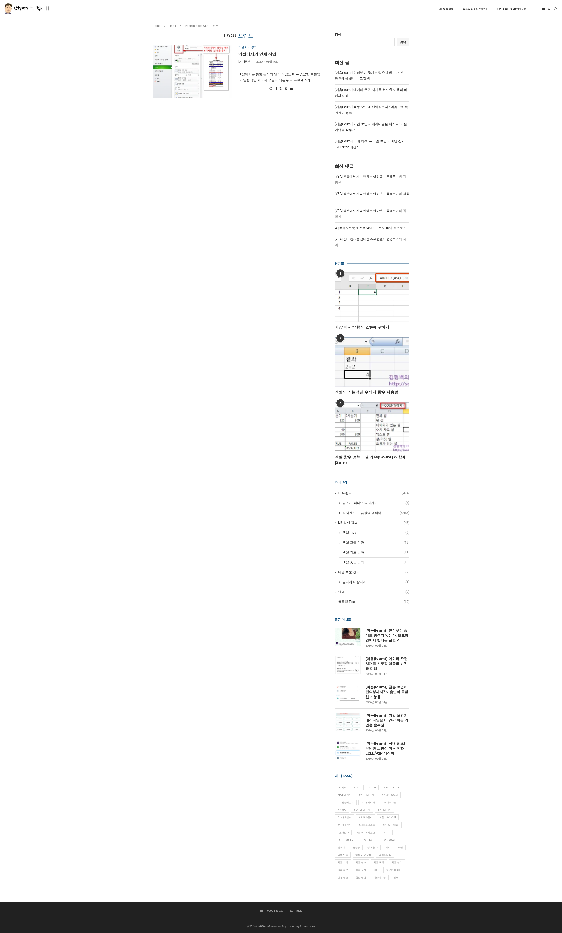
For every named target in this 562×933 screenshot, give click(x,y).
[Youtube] (543, 9)
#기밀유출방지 (390, 795)
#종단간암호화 (391, 824)
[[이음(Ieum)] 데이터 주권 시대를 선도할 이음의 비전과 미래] (348, 665)
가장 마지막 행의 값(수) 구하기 (362, 327)
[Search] (555, 9)
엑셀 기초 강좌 (375, 552)
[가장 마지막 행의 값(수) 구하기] (372, 297)
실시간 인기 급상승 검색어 (375, 513)
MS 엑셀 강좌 (446, 9)
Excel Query (345, 840)
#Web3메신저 (366, 795)
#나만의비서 (368, 802)
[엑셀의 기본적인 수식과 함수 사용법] (372, 362)
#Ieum (372, 787)
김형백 (246, 61)
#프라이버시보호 (366, 832)
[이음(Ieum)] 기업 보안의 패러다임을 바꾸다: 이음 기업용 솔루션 (387, 720)
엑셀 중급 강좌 (375, 562)
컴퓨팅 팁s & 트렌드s (475, 9)
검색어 (341, 847)
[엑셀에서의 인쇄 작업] (192, 71)
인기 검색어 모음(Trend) (511, 9)
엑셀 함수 (397, 862)
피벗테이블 (380, 877)
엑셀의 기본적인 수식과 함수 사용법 (366, 392)
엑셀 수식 (343, 862)
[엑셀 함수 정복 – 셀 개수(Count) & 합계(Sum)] (372, 427)
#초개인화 (343, 832)
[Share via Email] (291, 88)
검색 (338, 34)
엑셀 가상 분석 (363, 855)
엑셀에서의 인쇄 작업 (257, 54)
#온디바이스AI (388, 817)
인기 (376, 870)
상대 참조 (372, 847)
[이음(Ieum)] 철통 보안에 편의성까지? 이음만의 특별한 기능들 (387, 692)
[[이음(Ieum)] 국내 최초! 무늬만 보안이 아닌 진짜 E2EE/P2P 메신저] (348, 750)
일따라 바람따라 (375, 582)
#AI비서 (342, 787)
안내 (373, 592)
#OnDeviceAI (391, 787)
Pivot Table (368, 840)
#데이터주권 (389, 802)
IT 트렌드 (373, 493)
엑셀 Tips (375, 533)
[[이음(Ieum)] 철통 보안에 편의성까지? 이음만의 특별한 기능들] (348, 693)
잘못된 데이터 (393, 870)
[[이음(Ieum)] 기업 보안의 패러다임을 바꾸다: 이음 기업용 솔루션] (348, 722)
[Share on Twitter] (281, 88)
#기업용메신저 (346, 802)
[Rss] (549, 9)
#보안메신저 (384, 810)
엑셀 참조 (361, 862)
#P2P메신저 (344, 795)
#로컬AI (342, 810)
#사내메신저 (344, 817)
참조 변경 (361, 877)
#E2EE (357, 787)
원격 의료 (343, 870)
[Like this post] (270, 88)
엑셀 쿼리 (379, 862)
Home (156, 25)
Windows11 (391, 840)
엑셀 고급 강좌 (375, 542)
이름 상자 (361, 870)
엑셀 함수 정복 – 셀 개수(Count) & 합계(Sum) (370, 460)
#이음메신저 (344, 824)
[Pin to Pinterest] (286, 88)
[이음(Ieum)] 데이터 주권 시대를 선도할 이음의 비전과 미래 (386, 664)
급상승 (356, 847)
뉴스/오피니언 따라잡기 (375, 503)
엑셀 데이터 (385, 855)
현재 (395, 877)
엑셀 (400, 847)
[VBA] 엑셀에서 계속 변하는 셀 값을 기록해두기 (367, 176)
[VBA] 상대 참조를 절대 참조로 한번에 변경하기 (367, 239)
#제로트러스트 (367, 824)
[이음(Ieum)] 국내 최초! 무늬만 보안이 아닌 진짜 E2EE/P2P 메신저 (385, 748)
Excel (386, 832)
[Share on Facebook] (276, 88)
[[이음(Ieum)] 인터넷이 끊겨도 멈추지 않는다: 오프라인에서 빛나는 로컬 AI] (348, 637)
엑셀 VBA (343, 855)
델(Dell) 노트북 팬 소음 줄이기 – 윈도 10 (362, 228)
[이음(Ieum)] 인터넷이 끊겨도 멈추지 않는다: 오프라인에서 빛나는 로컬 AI (387, 635)
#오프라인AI (365, 817)
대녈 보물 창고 (373, 572)
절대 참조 (343, 877)
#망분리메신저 (362, 810)
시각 (387, 847)
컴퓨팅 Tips (373, 602)
